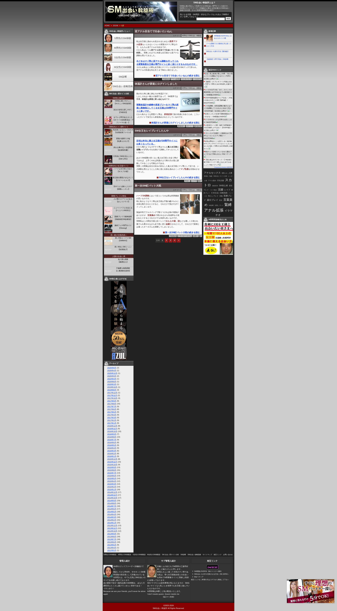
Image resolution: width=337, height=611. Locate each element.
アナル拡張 (175, 79)
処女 (220, 200)
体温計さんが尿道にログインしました (156, 83)
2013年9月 (111, 534)
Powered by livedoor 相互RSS (223, 167)
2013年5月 (111, 545)
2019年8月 (111, 390)
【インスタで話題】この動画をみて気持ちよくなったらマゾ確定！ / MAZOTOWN (218, 135)
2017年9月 (111, 401)
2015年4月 (111, 481)
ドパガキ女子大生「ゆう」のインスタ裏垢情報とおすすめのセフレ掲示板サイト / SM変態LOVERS (218, 92)
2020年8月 (111, 381)
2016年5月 (111, 445)
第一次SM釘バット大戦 (148, 185)
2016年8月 (111, 437)
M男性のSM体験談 (124, 555)
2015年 (115, 26)
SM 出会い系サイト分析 (170, 555)
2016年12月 (112, 426)
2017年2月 (111, 420)
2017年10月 (112, 398)
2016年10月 (112, 431)
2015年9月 (111, 467)
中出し (187, 181)
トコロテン (197, 79)
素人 (200, 181)
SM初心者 (223, 186)
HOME (107, 26)
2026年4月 (111, 370)
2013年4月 (111, 548)
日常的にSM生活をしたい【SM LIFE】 (123, 157)
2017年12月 (112, 393)
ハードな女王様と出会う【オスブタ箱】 (123, 170)
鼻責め (206, 176)
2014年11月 (112, 495)
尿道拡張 (198, 126)
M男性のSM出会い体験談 (192, 36)
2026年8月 (111, 368)
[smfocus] (212, 568)
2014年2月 (111, 520)
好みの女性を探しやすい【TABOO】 (123, 111)
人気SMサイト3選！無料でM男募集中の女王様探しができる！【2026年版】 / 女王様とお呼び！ (218, 127)
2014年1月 (111, 523)
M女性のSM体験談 (153, 555)
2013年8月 (111, 536)
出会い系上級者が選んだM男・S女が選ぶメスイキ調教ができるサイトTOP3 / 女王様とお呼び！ (218, 76)
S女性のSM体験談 (139, 555)
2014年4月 (111, 514)
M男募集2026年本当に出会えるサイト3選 (223, 37)
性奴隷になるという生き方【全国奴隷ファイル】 (123, 131)
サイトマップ (207, 555)
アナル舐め (212, 180)
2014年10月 (112, 498)
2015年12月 (112, 459)
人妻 (230, 173)
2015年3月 (111, 484)
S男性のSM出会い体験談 (192, 135)
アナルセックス (212, 172)
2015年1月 (111, 489)
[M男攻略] (218, 254)
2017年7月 (111, 406)
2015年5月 (111, 478)
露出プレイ (212, 200)
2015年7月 (111, 473)
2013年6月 (111, 542)
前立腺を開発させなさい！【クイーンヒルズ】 (123, 179)
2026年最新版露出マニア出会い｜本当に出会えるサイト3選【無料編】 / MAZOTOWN (218, 100)
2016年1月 (111, 456)
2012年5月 (111, 550)
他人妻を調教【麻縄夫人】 (123, 260)
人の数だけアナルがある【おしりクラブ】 (123, 200)
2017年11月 (112, 395)
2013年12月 (112, 525)
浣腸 (220, 189)
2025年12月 (112, 373)
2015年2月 (111, 487)
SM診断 (123, 76)
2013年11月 (112, 528)
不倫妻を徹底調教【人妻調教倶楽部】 (123, 269)
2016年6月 (111, 442)
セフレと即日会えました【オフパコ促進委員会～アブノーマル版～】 (123, 119)
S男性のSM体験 (122, 38)
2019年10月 (112, 387)
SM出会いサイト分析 (220, 176)
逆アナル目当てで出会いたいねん (153, 31)
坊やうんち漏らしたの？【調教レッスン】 (123, 187)
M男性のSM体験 (123, 48)
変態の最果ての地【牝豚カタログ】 (123, 140)
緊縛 (228, 205)
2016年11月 (112, 429)
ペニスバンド (186, 79)
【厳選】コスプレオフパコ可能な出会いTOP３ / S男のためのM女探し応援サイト (218, 84)
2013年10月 (112, 531)
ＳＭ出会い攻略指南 (219, 193)
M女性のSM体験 (123, 67)
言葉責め (166, 79)
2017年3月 (111, 417)
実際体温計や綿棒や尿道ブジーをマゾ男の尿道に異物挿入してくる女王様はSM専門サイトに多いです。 (157, 108)
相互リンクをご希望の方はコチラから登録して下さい (210, 580)
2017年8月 (111, 404)
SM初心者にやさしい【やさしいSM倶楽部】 (123, 102)
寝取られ (224, 173)
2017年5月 (111, 412)
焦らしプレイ (213, 196)
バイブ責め (213, 190)
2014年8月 (111, 503)
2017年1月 (111, 423)
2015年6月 (111, 476)
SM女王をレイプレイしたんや (152, 130)
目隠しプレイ (219, 205)
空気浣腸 (220, 180)
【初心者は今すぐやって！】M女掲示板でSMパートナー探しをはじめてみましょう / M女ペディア (218, 162)
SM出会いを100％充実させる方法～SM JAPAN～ (211, 574)
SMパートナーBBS (214, 571)
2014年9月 (111, 501)
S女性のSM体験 (122, 57)
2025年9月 (111, 376)
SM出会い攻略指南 (123, 86)
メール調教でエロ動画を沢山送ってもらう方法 (218, 45)
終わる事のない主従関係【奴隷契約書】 (123, 148)
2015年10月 (112, 465)
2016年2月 (111, 453)
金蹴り (195, 236)
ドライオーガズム (185, 236)
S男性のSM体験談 (109, 555)
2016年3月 (111, 451)
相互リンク (218, 555)
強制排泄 (215, 185)
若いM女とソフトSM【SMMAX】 (123, 239)
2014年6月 (111, 509)
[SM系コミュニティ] (119, 359)
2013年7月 (111, 539)
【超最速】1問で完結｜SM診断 (217, 59)
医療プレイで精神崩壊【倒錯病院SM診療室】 (123, 218)
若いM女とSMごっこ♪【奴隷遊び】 (123, 248)
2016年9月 (111, 434)
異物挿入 (181, 126)
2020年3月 (111, 384)
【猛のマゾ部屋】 (168, 597)
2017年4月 (111, 415)
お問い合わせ (228, 555)
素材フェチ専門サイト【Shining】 (123, 226)
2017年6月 (111, 409)
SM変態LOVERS (200, 571)
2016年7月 (111, 440)
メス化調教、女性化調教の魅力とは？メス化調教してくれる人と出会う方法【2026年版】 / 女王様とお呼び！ (218, 108)
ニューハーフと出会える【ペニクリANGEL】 (123, 209)
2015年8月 (111, 470)
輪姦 (210, 176)
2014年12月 (112, 492)
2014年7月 (111, 506)
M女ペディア (198, 577)
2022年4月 (111, 379)
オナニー (189, 126)
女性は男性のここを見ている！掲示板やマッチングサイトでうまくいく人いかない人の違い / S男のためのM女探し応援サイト (218, 145)
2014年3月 (111, 517)
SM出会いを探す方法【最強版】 (217, 51)
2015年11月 (112, 462)
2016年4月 (111, 448)
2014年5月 (111, 512)
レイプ (194, 181)
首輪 (221, 196)
